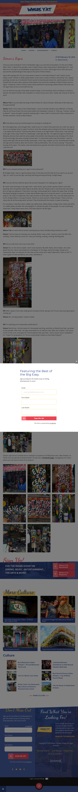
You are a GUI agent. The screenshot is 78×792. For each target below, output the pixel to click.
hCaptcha (53, 423)
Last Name (25, 407)
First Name (25, 397)
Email (23, 388)
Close (76, 361)
